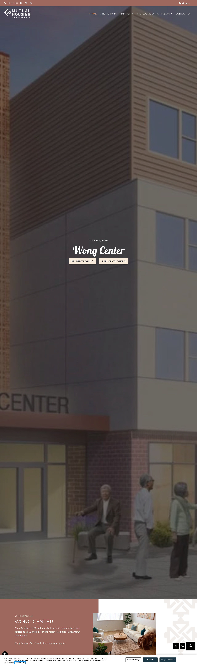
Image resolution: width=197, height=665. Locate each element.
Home (93, 13)
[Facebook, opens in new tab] (21, 3)
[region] (98, 660)
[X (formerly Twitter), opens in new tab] (26, 3)
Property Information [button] (116, 13)
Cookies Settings (133, 660)
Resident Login (81, 261)
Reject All (150, 660)
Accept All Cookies (168, 660)
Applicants (186, 3)
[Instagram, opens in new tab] (31, 3)
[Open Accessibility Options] (5, 654)
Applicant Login (112, 261)
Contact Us (183, 13)
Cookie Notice (20, 663)
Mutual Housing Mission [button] (153, 13)
